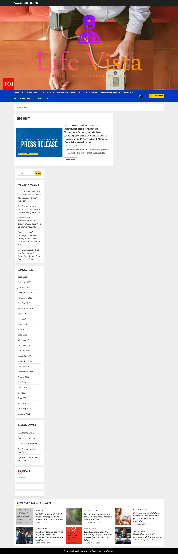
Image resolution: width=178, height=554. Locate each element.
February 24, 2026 (43, 543)
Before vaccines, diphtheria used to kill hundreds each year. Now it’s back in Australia (146, 517)
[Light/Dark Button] (140, 96)
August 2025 (23, 313)
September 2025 (25, 308)
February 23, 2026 (142, 540)
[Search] (145, 95)
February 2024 (24, 408)
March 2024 (23, 403)
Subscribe (158, 95)
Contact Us (44, 99)
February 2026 (24, 282)
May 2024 (22, 393)
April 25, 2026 (41, 523)
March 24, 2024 (80, 146)
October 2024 (24, 366)
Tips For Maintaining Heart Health (59, 93)
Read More (70, 159)
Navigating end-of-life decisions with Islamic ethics (147, 535)
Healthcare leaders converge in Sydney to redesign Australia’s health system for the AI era (29, 238)
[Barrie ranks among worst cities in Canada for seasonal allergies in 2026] (74, 516)
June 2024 (22, 387)
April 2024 (22, 398)
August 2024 (23, 377)
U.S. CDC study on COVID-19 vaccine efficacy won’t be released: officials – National (49, 517)
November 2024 (25, 361)
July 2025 (22, 319)
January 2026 (24, 287)
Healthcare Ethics (88, 93)
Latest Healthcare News (26, 93)
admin (68, 146)
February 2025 (24, 345)
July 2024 (22, 382)
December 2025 (25, 292)
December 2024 (25, 356)
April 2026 (22, 276)
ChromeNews (96, 551)
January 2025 (24, 350)
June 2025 (22, 324)
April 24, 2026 (90, 523)
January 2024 (24, 414)
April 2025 (22, 334)
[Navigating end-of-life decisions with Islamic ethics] (123, 535)
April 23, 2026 (140, 524)
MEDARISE (22, 477)
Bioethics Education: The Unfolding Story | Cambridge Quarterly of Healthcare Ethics (98, 536)
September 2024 (25, 371)
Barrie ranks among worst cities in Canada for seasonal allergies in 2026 (29, 209)
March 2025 (23, 340)
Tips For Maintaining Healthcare (117, 93)
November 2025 (25, 298)
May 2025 (22, 329)
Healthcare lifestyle (24, 99)
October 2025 (24, 303)
